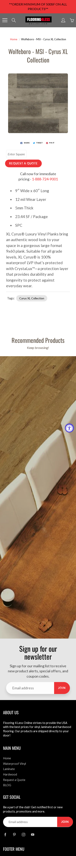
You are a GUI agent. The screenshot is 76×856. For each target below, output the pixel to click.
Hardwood (10, 774)
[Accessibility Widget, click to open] (69, 428)
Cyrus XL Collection (31, 298)
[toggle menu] (4, 20)
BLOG (7, 785)
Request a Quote (14, 780)
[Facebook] (5, 834)
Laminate (9, 769)
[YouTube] (32, 834)
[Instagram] (23, 834)
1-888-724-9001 (45, 179)
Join (62, 688)
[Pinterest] (14, 834)
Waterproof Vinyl (14, 763)
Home (13, 39)
